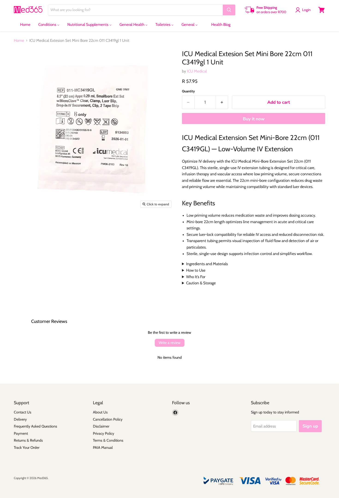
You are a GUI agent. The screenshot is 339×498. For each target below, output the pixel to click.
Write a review (170, 342)
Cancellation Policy (107, 419)
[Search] (229, 10)
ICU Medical (197, 71)
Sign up (310, 426)
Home (19, 40)
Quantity (188, 91)
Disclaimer (101, 426)
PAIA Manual (103, 447)
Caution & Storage (201, 283)
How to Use (195, 270)
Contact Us (22, 412)
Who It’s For (195, 276)
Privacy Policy (103, 433)
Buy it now (254, 119)
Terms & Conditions (108, 440)
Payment (21, 433)
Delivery (20, 419)
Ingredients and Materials (207, 263)
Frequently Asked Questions (35, 426)
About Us (100, 412)
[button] (303, 10)
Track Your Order (26, 447)
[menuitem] (22, 24)
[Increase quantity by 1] (222, 102)
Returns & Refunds (28, 440)
